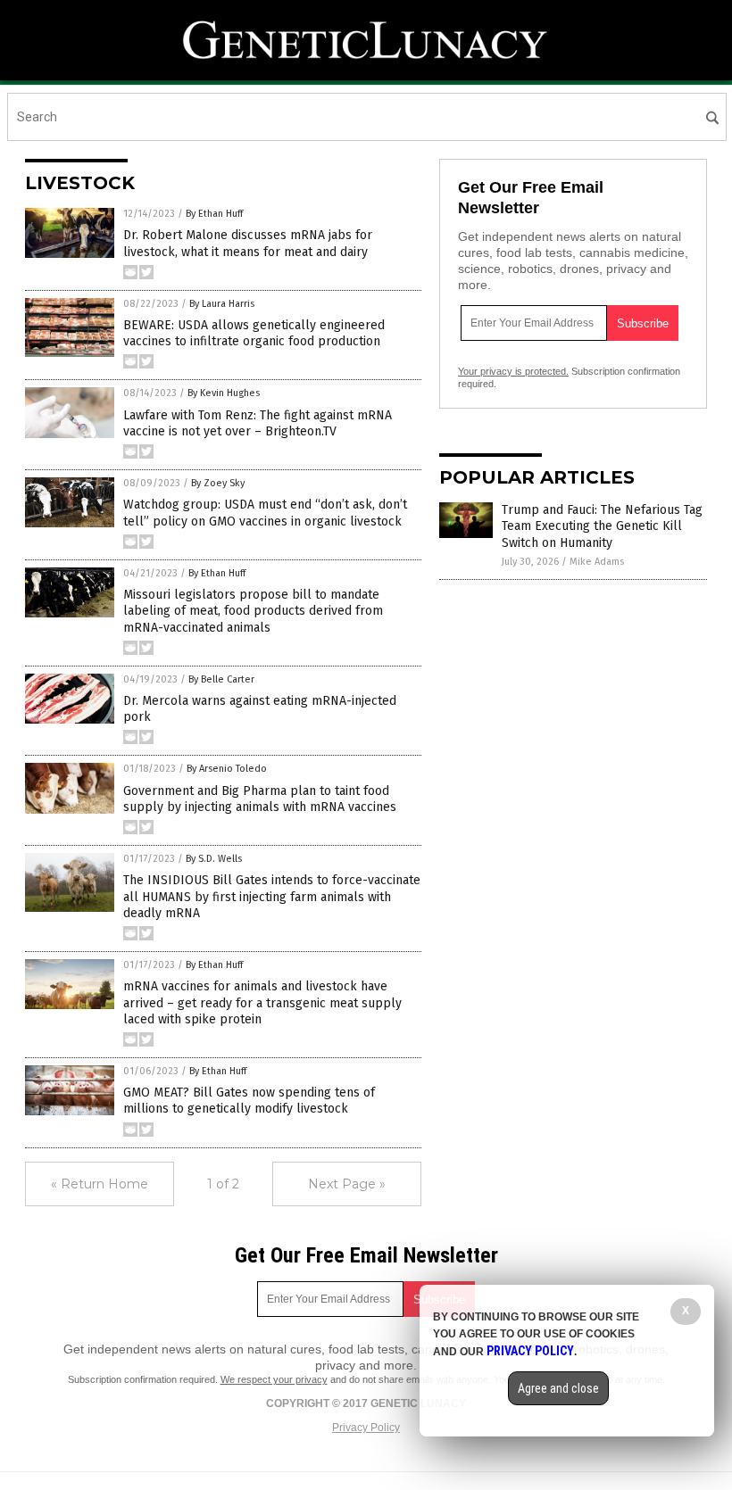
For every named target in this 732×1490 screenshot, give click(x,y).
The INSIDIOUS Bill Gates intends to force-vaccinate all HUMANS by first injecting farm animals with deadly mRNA (271, 896)
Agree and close (558, 1388)
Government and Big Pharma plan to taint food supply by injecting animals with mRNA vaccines (259, 799)
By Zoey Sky (218, 483)
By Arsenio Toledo (227, 768)
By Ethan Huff (214, 213)
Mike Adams (597, 561)
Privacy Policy (366, 1427)
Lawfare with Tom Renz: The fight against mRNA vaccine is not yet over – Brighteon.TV (257, 423)
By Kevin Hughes (223, 393)
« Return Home (99, 1184)
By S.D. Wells (214, 859)
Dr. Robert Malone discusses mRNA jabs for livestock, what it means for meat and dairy (247, 243)
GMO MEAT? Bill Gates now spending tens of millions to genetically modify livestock (249, 1100)
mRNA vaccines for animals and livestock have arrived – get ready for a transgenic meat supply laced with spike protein (262, 1002)
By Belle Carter (221, 679)
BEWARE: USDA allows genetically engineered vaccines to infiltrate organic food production (254, 333)
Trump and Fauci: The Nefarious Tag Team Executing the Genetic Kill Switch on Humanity (602, 526)
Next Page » (347, 1184)
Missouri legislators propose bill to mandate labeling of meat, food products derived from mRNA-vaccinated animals (253, 610)
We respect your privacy (274, 1379)
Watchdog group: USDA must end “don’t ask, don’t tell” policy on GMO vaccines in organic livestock (265, 512)
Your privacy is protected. (513, 371)
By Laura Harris (221, 304)
